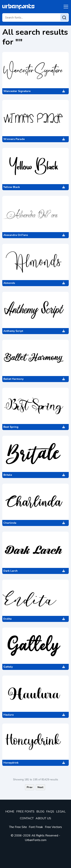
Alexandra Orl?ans (15, 235)
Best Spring (10, 427)
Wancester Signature (16, 91)
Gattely (8, 667)
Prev (29, 787)
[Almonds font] (35, 262)
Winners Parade (14, 139)
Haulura (8, 715)
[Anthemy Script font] (35, 310)
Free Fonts (25, 811)
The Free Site (18, 827)
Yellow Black (11, 187)
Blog (40, 811)
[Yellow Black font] (35, 166)
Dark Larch (10, 571)
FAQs (50, 811)
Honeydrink (11, 763)
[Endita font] (35, 598)
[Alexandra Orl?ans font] (35, 214)
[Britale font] (35, 454)
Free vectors (53, 827)
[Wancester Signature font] (35, 70)
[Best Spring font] (35, 406)
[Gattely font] (35, 646)
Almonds (9, 283)
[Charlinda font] (35, 502)
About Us (43, 818)
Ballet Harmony (13, 379)
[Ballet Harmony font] (35, 358)
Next (40, 787)
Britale (7, 475)
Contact (27, 818)
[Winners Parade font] (35, 118)
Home (9, 811)
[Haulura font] (35, 694)
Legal (61, 811)
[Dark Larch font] (35, 550)
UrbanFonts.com (35, 840)
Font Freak (36, 827)
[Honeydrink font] (35, 742)
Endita (7, 619)
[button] (65, 6)
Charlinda (9, 523)
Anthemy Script (13, 331)
